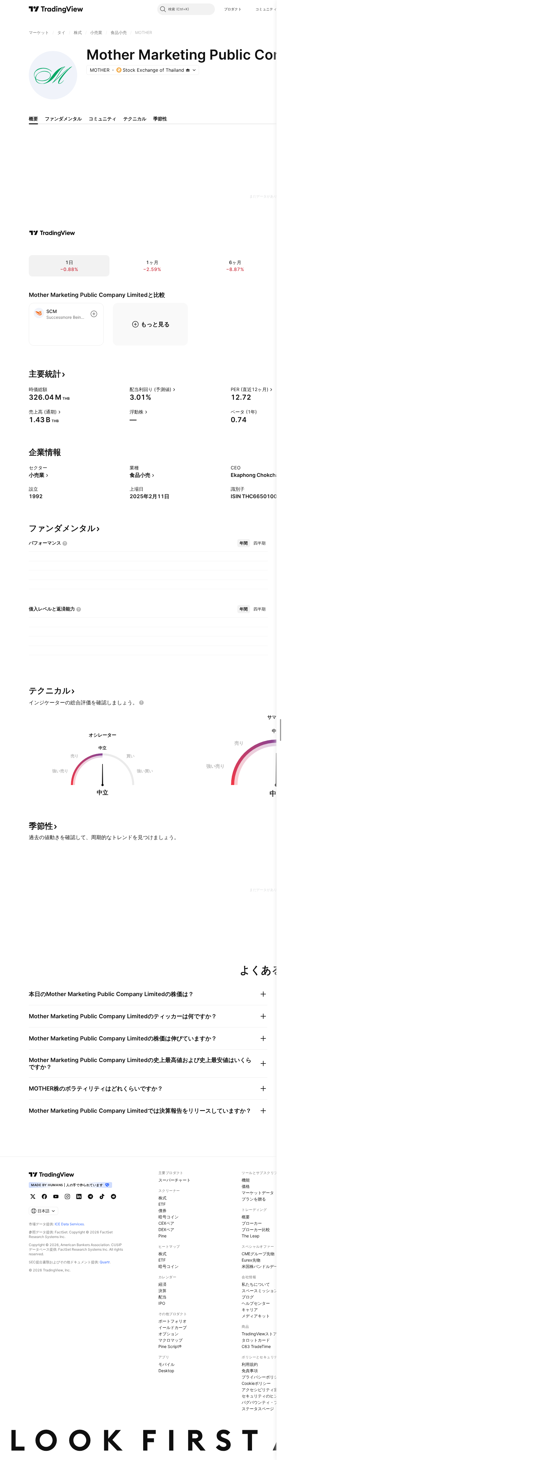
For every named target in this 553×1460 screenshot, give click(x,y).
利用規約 (250, 1364)
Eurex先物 (251, 1260)
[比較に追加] (94, 314)
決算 (162, 1290)
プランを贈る (254, 1199)
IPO (161, 1303)
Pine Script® (169, 1346)
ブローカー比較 (256, 1229)
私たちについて (256, 1284)
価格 (246, 1186)
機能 (246, 1180)
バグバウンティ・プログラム (268, 1402)
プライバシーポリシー (262, 1376)
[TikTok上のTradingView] (102, 1196)
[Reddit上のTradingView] (113, 1196)
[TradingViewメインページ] (51, 1175)
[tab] (243, 543)
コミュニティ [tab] (102, 119)
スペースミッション (260, 1290)
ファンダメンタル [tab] (63, 119)
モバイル (166, 1364)
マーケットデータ (258, 1192)
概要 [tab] (33, 119)
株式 (162, 1197)
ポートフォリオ (172, 1321)
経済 (162, 1284)
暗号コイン (168, 1216)
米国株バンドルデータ (262, 1266)
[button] (246, 9)
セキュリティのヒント (262, 1395)
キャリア (250, 1309)
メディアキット (256, 1315)
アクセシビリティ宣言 (262, 1389)
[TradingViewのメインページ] (56, 9)
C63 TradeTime (256, 1346)
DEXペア (166, 1229)
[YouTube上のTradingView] (56, 1196)
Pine (162, 1235)
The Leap (251, 1235)
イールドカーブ (172, 1327)
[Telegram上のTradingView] (90, 1196)
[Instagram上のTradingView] (67, 1196)
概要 (246, 1216)
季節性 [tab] (160, 119)
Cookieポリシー (256, 1383)
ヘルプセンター (256, 1303)
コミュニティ (266, 9)
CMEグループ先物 (258, 1253)
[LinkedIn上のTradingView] (79, 1196)
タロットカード (256, 1340)
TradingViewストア (259, 1333)
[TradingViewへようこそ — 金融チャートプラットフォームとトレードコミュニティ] (52, 233)
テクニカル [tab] (134, 119)
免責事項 (250, 1370)
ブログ (248, 1296)
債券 (162, 1210)
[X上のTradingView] (33, 1196)
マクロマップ (170, 1340)
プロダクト (233, 9)
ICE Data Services (69, 1224)
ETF (162, 1204)
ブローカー (252, 1223)
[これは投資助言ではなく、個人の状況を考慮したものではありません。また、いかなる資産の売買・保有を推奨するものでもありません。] (141, 702)
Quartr (105, 1262)
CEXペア (166, 1223)
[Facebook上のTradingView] (44, 1196)
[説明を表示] (51, 389)
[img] (187, 70)
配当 (162, 1296)
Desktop (166, 1370)
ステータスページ (258, 1408)
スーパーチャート (174, 1180)
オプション (168, 1333)
